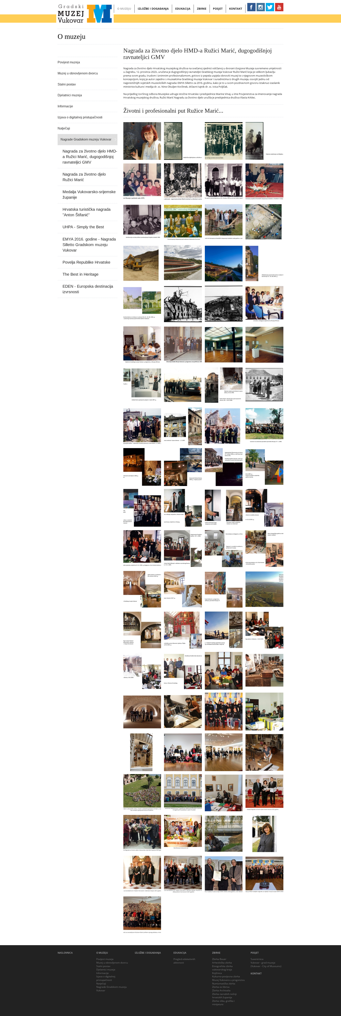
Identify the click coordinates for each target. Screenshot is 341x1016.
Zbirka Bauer (219, 959)
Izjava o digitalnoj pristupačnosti (80, 117)
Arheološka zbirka (222, 962)
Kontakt (235, 8)
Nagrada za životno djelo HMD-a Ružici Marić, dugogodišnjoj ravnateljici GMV (90, 156)
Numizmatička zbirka (223, 983)
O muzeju (124, 8)
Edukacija (182, 8)
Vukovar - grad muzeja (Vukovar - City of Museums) (266, 964)
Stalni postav (67, 84)
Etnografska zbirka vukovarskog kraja (222, 967)
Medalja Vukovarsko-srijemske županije (89, 194)
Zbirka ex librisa (221, 987)
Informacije (65, 106)
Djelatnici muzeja (70, 95)
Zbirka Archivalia (221, 990)
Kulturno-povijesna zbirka (226, 976)
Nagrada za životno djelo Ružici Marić (84, 177)
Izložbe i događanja (153, 8)
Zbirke (201, 8)
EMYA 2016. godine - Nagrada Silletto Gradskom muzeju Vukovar (89, 244)
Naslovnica (65, 952)
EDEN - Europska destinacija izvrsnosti (88, 289)
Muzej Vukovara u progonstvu (228, 980)
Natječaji (64, 128)
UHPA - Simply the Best (83, 227)
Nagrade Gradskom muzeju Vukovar (86, 139)
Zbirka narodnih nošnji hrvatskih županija (224, 995)
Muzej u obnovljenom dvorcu (78, 73)
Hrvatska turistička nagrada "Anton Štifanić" (87, 212)
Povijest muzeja (69, 62)
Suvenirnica (257, 959)
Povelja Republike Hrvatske (86, 262)
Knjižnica (217, 973)
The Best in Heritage (80, 274)
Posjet (218, 8)
